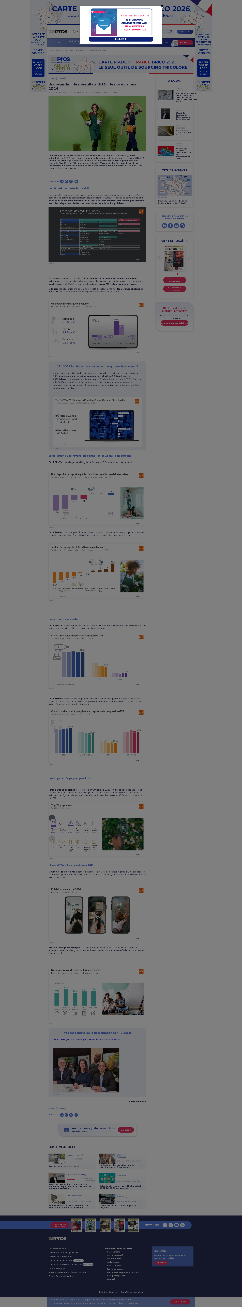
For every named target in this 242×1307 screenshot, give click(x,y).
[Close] (161, 6)
